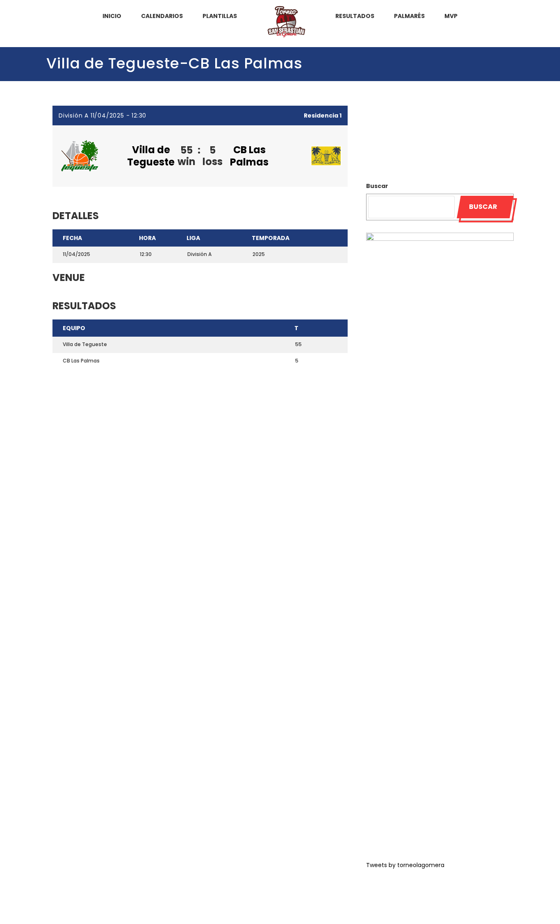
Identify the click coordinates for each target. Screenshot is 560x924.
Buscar (377, 186)
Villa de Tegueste (151, 156)
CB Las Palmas (249, 156)
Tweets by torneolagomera (405, 865)
